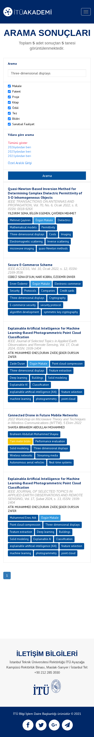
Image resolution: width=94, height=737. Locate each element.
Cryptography (57, 298)
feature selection (71, 392)
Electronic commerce (68, 284)
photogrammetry (46, 399)
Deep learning (18, 378)
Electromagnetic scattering (26, 241)
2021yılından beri (19, 156)
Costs (52, 234)
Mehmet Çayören (20, 220)
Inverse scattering (58, 241)
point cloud (68, 399)
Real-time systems (60, 462)
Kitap (15, 102)
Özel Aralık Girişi (20, 163)
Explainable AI (19, 385)
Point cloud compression (67, 363)
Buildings (37, 378)
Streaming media (47, 455)
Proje (15, 97)
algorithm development (24, 312)
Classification (40, 385)
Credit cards (67, 291)
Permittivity (48, 227)
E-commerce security (23, 305)
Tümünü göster (18, 143)
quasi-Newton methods (53, 248)
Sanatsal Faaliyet (23, 124)
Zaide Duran (17, 363)
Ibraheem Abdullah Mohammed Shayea (34, 434)
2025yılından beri (19, 151)
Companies (48, 291)
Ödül (15, 108)
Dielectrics (64, 220)
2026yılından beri (19, 147)
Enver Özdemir (19, 284)
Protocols (30, 291)
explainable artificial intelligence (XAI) (33, 392)
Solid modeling (57, 378)
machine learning (20, 399)
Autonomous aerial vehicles (27, 462)
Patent (16, 91)
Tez (14, 113)
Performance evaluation (50, 441)
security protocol (50, 305)
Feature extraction (60, 370)
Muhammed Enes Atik (23, 518)
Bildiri (16, 119)
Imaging (66, 234)
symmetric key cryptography (61, 312)
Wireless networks (21, 455)
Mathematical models (23, 227)
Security (14, 291)
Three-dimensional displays (27, 234)
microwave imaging (22, 248)
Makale (17, 86)
